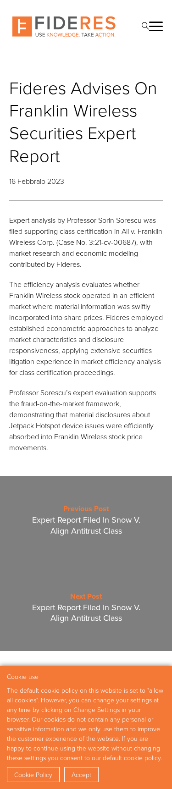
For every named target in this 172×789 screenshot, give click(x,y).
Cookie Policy (33, 774)
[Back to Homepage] (64, 27)
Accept (81, 774)
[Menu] (156, 26)
